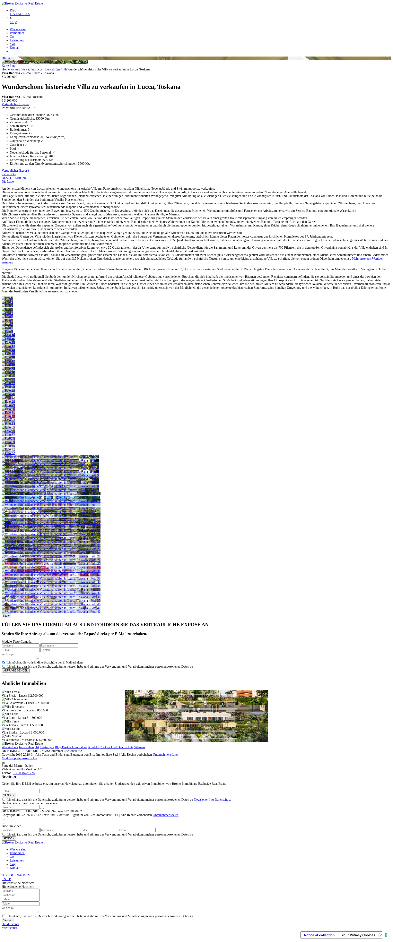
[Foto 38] (8, 438)
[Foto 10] (8, 335)
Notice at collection (319, 935)
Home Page (9, 69)
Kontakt (93, 747)
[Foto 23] (8, 383)
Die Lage (8, 181)
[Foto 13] (8, 346)
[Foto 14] (8, 350)
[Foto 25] (8, 390)
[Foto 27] (8, 398)
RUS (27, 14)
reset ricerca (9, 928)
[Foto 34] (8, 423)
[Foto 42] (8, 453)
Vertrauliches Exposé (15, 104)
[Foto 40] (8, 445)
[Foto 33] (8, 420)
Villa (64, 69)
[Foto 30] (8, 409)
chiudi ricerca (10, 924)
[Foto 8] (7, 327)
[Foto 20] (8, 372)
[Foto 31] (8, 412)
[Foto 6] (7, 320)
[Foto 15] (8, 353)
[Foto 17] (8, 361)
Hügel (57, 69)
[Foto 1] (7, 302)
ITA (13, 14)
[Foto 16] (8, 357)
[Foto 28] (8, 401)
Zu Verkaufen (26, 69)
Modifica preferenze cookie (19, 758)
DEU (19, 874)
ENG (20, 14)
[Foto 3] (7, 309)
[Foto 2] (7, 305)
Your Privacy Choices (358, 935)
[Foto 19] (8, 368)
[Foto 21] (8, 375)
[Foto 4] (7, 313)
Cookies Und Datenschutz (116, 747)
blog (13, 864)
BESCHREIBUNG (14, 178)
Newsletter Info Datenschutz (212, 799)
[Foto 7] (7, 324)
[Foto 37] (8, 434)
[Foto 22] (8, 379)
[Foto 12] (8, 342)
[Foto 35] (8, 427)
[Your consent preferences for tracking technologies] (386, 935)
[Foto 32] (8, 416)
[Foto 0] (7, 298)
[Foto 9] (7, 331)
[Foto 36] (8, 431)
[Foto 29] (8, 405)
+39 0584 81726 (24, 773)
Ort (37, 747)
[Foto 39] (8, 442)
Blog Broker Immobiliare (71, 747)
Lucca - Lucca (44, 69)
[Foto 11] (8, 339)
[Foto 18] (8, 364)
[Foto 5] (7, 316)
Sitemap (139, 747)
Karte (6, 65)
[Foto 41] (8, 449)
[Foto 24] (8, 386)
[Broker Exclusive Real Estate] (22, 3)
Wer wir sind (18, 849)
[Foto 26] (8, 394)
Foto (13, 65)
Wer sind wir (10, 747)
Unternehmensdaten (165, 754)
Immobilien (26, 747)
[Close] (3, 675)
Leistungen (47, 747)
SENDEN (8, 795)
